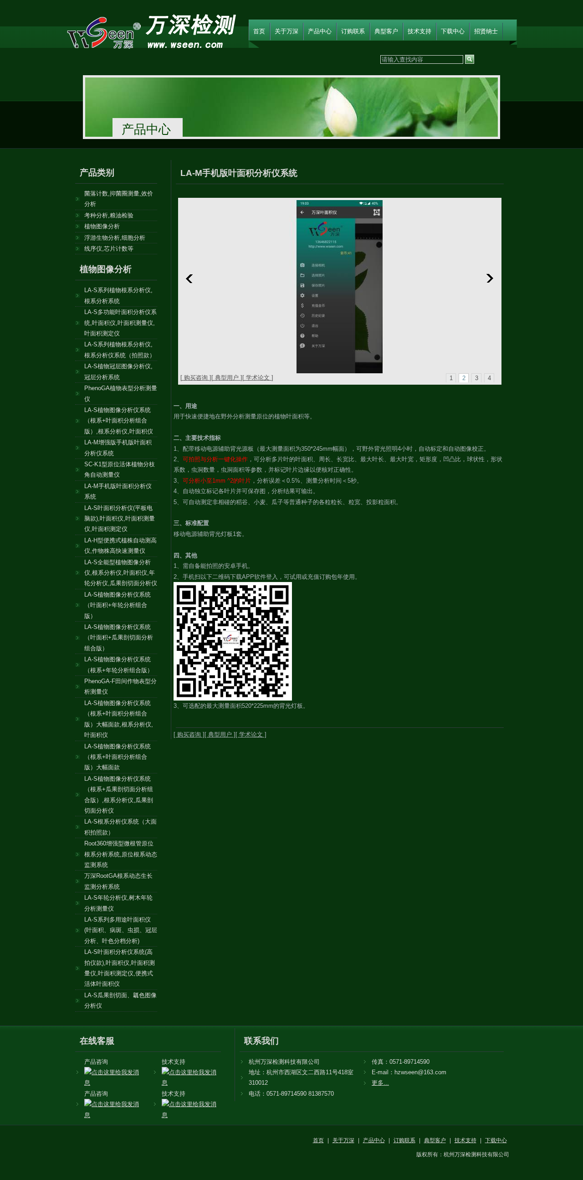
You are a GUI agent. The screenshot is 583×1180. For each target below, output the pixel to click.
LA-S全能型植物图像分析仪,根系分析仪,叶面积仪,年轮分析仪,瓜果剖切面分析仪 (120, 573)
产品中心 (320, 31)
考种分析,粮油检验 (108, 215)
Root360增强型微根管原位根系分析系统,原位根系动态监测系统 (120, 854)
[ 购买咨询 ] (195, 377)
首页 (259, 31)
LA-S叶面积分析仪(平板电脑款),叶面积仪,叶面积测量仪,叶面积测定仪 (119, 519)
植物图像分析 (102, 226)
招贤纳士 (486, 31)
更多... (380, 1082)
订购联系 (353, 31)
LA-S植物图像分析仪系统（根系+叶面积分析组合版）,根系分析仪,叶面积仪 (118, 421)
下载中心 (453, 31)
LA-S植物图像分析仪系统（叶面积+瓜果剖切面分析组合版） (118, 637)
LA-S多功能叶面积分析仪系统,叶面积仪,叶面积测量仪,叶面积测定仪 (120, 323)
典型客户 (386, 31)
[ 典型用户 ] (226, 377)
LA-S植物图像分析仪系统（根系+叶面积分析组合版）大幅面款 (117, 757)
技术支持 (419, 31)
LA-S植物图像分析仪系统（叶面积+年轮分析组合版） (117, 605)
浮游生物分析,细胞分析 (114, 237)
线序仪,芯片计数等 (108, 248)
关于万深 (286, 31)
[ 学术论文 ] (257, 377)
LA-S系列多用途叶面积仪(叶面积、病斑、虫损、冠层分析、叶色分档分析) (120, 930)
